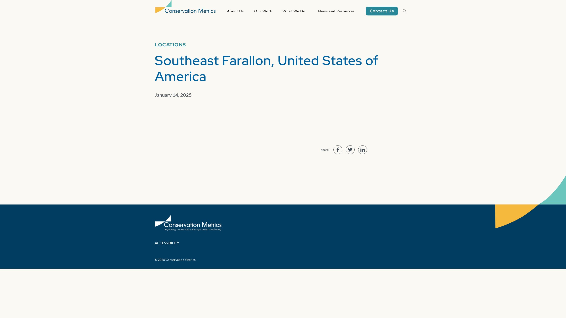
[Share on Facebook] (337, 149)
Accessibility (167, 243)
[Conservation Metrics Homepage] (185, 11)
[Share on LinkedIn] (362, 149)
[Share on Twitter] (350, 149)
